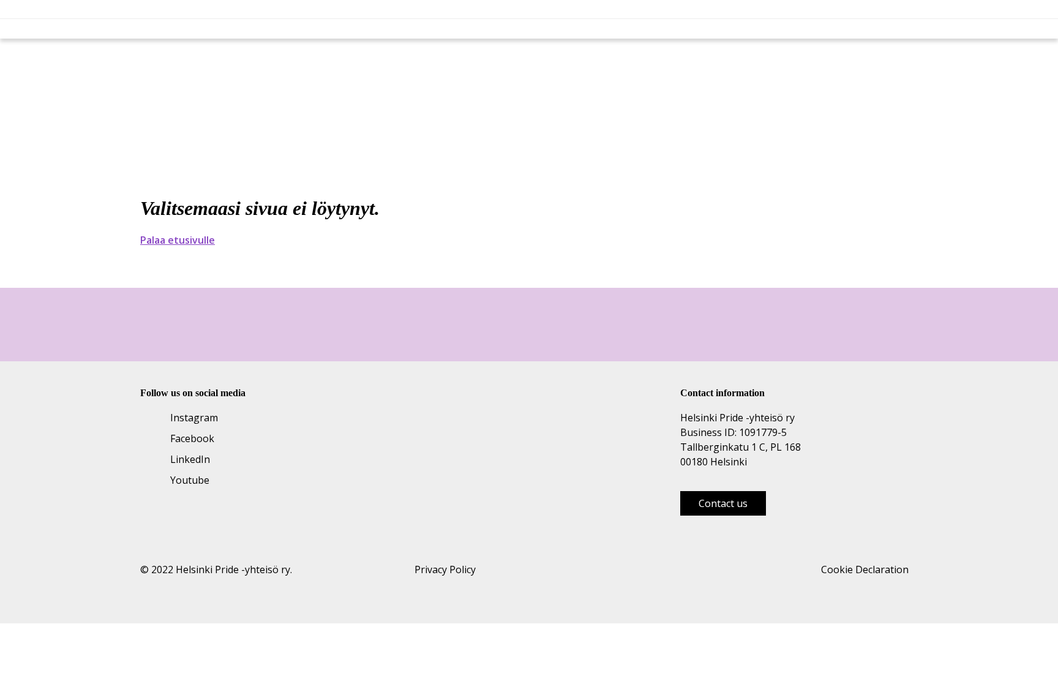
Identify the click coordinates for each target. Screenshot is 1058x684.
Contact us (723, 503)
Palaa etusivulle (177, 240)
